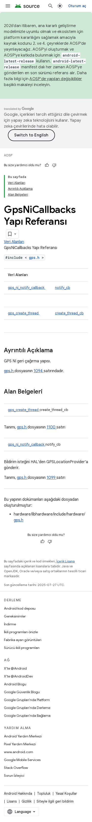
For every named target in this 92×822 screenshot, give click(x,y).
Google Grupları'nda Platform (27, 700)
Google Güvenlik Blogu (22, 692)
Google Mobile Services (22, 760)
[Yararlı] (47, 165)
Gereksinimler (15, 616)
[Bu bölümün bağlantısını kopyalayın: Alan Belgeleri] (49, 392)
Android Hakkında (18, 793)
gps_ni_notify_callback (26, 287)
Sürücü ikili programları (21, 648)
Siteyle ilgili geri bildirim (55, 801)
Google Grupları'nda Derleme (27, 707)
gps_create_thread (23, 313)
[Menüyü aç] (8, 6)
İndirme (10, 624)
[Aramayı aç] (50, 6)
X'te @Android (15, 668)
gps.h (35, 257)
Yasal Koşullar (66, 793)
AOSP (8, 155)
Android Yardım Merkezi (23, 736)
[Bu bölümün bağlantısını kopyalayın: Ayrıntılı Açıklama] (59, 351)
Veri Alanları (14, 241)
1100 (51, 427)
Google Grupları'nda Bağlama (27, 715)
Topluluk (44, 793)
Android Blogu (15, 684)
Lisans (12, 801)
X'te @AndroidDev (18, 676)
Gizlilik (27, 801)
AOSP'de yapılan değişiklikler (55, 78)
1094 (39, 370)
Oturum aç (77, 6)
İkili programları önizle (21, 632)
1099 (51, 477)
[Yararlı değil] (54, 165)
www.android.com (18, 752)
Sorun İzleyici (14, 775)
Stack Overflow (16, 767)
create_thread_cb (69, 313)
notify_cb (62, 287)
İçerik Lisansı (65, 561)
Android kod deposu (20, 608)
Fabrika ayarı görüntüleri (22, 640)
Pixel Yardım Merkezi (20, 744)
